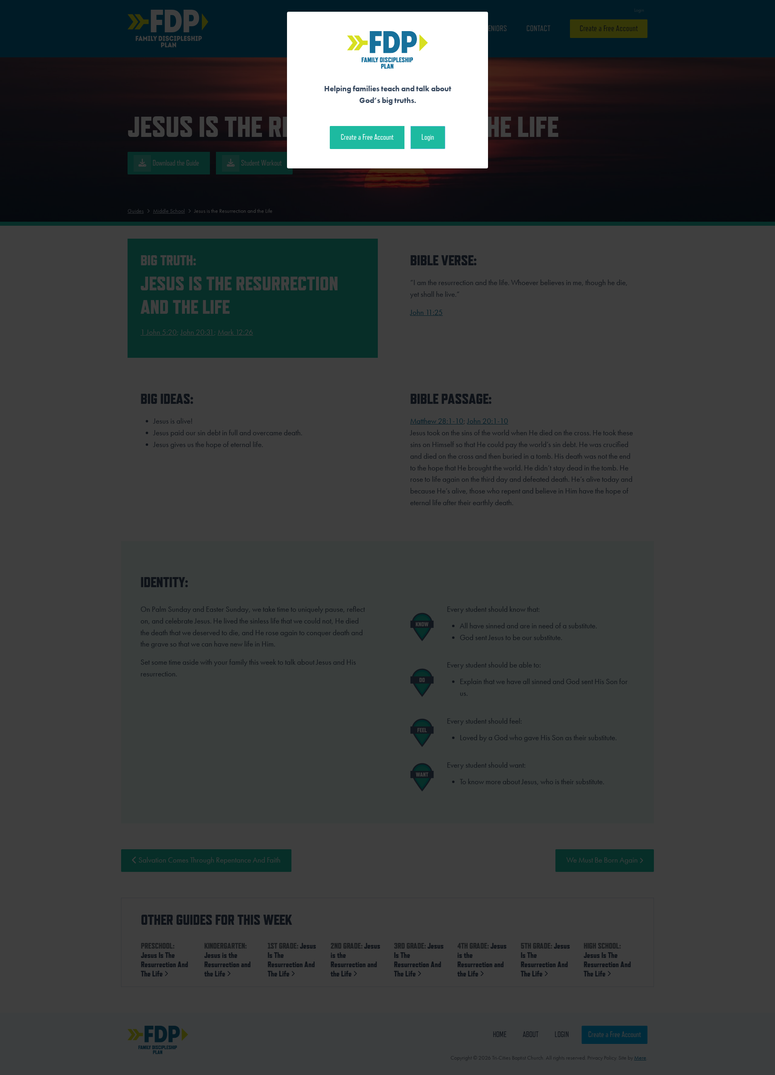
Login (427, 137)
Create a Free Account (367, 137)
